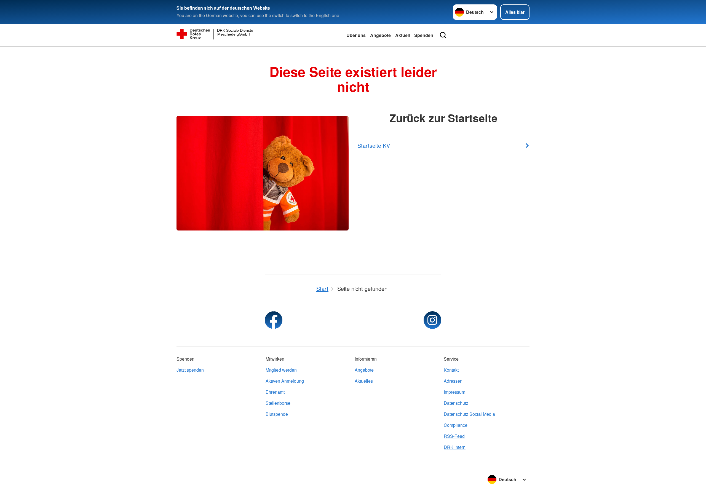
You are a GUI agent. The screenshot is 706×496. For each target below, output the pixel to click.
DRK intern (455, 447)
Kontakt (451, 370)
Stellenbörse (278, 403)
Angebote (380, 35)
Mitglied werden (281, 370)
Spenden (423, 35)
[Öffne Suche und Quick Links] (443, 35)
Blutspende (277, 414)
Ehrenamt (275, 392)
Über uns (356, 35)
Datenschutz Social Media (469, 414)
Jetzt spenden (190, 370)
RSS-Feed (454, 436)
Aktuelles (364, 381)
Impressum (454, 392)
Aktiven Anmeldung (285, 381)
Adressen (453, 381)
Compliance (455, 425)
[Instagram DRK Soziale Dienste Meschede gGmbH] (432, 320)
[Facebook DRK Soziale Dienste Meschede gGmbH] (273, 320)
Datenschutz (456, 403)
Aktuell (402, 35)
